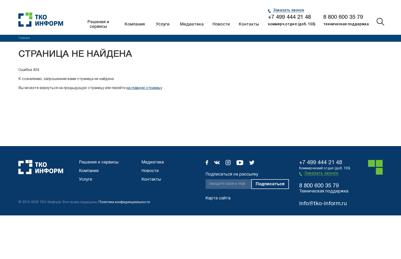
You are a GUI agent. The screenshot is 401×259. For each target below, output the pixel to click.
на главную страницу (144, 88)
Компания (135, 24)
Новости (221, 24)
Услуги (162, 24)
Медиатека (192, 24)
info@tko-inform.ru (323, 203)
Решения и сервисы (98, 24)
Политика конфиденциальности (124, 202)
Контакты (249, 24)
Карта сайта (218, 198)
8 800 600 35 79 (343, 17)
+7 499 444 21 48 (289, 17)
